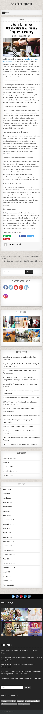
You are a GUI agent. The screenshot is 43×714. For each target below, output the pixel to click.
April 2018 (7, 576)
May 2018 (6, 572)
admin (15, 36)
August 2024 (7, 507)
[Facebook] (17, 596)
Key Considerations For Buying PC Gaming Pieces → (23, 261)
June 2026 (7, 489)
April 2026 (7, 498)
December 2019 (9, 554)
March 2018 (7, 581)
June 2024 (7, 515)
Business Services (9, 458)
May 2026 (6, 494)
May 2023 (6, 528)
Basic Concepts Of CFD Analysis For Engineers (20, 444)
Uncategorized (8, 475)
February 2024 (8, 520)
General (21, 19)
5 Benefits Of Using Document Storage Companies (21, 415)
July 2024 (6, 511)
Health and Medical (10, 467)
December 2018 (9, 563)
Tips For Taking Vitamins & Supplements (18, 426)
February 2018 (8, 585)
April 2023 (7, 533)
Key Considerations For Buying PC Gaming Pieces (21, 397)
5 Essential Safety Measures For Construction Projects (21, 678)
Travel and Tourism (10, 471)
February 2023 (8, 541)
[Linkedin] (25, 596)
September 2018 (9, 567)
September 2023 (9, 524)
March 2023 (7, 537)
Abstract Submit (21, 4)
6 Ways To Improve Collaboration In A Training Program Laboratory (21, 28)
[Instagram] (29, 596)
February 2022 (8, 550)
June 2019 (6, 559)
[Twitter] (13, 596)
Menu (7, 12)
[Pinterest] (21, 596)
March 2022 (7, 546)
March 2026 (7, 502)
